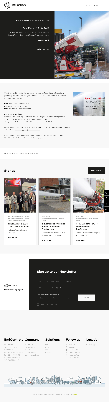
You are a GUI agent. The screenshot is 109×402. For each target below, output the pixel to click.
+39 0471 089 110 (13, 355)
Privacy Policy (52, 304)
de (87, 5)
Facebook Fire (73, 350)
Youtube (71, 347)
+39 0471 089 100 (16, 352)
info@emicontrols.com (12, 358)
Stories (26, 20)
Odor (67, 298)
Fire (54, 298)
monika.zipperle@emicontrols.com (27, 130)
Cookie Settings (30, 352)
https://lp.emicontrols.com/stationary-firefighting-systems (24, 138)
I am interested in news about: (48, 295)
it (90, 5)
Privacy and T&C (31, 347)
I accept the (48, 304)
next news (34, 153)
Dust (41, 298)
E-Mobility (48, 352)
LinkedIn (71, 345)
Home (18, 20)
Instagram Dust (73, 358)
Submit (86, 298)
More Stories (96, 171)
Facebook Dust (74, 352)
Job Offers (28, 350)
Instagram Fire (73, 355)
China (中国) (90, 345)
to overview (8, 153)
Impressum (29, 345)
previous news (21, 153)
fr (97, 5)
